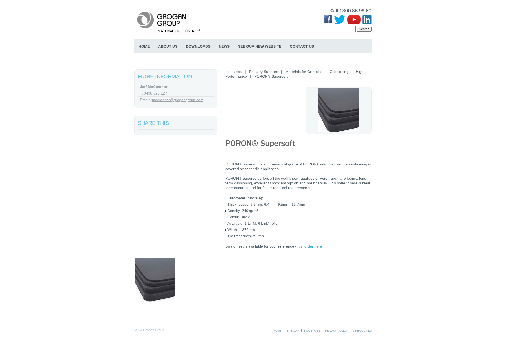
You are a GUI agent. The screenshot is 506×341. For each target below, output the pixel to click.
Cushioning (339, 72)
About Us (167, 46)
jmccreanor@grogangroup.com (177, 100)
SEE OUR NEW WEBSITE (259, 46)
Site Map (292, 330)
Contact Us (302, 46)
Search (364, 29)
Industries (233, 72)
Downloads (198, 46)
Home (144, 46)
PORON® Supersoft (271, 76)
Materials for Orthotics (303, 72)
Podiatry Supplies (263, 72)
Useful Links (362, 330)
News (224, 46)
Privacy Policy (336, 330)
